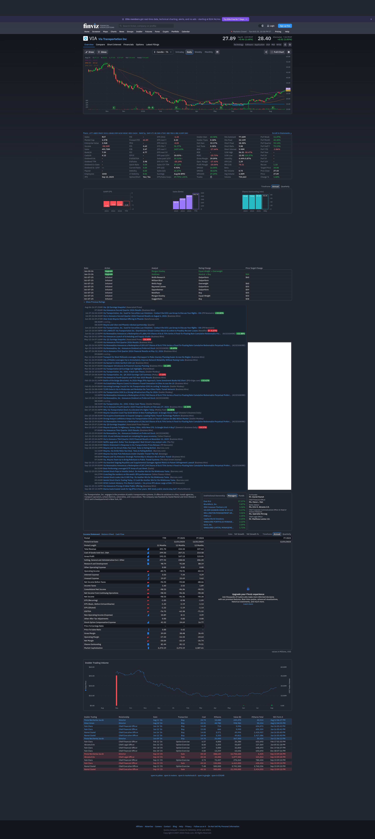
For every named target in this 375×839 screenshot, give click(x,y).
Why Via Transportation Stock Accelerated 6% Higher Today (128, 410)
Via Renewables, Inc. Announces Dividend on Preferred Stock (129, 348)
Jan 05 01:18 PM (278, 744)
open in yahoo (157, 775)
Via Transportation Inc (112, 39)
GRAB (111, 133)
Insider (139, 31)
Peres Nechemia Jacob (94, 720)
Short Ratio (229, 146)
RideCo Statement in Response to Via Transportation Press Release (131, 445)
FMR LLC (207, 516)
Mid (273, 44)
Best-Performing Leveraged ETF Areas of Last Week (125, 468)
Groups (130, 31)
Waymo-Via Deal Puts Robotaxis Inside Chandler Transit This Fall (130, 454)
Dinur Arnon (89, 723)
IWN (159, 133)
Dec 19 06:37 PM (277, 748)
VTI (152, 133)
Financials (128, 44)
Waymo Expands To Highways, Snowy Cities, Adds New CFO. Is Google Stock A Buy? (139, 427)
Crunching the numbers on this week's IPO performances (127, 474)
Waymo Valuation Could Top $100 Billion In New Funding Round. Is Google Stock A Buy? (140, 413)
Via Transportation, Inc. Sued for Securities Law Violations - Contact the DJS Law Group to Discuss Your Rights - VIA (152, 313)
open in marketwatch (187, 775)
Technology (238, 44)
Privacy (188, 826)
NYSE (279, 44)
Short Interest (114, 44)
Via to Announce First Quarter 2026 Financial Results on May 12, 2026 (133, 351)
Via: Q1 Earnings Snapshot (114, 339)
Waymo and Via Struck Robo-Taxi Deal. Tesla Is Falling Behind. (129, 448)
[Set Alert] (285, 44)
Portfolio (175, 31)
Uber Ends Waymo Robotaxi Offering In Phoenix (123, 319)
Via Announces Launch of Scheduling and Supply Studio (126, 336)
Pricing (278, 31)
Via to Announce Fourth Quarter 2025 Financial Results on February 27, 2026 (136, 407)
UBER (95, 133)
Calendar (186, 31)
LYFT (91, 133)
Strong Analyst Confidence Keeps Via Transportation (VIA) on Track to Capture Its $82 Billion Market (146, 418)
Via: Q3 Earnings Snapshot (114, 424)
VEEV (130, 133)
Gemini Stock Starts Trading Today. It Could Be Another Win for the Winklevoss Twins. (139, 480)
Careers (158, 826)
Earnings (160, 174)
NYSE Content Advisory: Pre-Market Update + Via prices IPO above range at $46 (137, 483)
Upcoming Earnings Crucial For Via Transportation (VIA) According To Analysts (136, 386)
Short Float (229, 143)
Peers (85, 133)
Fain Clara (88, 726)
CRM (116, 133)
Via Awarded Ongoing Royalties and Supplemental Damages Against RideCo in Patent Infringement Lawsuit (148, 462)
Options (140, 44)
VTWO (163, 133)
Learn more (248, 604)
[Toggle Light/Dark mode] (261, 25)
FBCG (172, 133)
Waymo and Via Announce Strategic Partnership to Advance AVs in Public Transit (137, 456)
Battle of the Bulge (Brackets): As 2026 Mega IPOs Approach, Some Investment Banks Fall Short (144, 380)
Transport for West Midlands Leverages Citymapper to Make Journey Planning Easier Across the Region (147, 357)
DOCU (106, 133)
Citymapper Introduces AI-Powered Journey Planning (126, 366)
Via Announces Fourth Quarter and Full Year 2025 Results (127, 377)
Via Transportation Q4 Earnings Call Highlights (122, 369)
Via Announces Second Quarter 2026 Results (122, 310)
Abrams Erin (89, 744)
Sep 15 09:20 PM (277, 754)
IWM (149, 133)
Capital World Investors (214, 519)
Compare (100, 44)
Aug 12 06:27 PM (278, 720)
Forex (157, 31)
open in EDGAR (218, 775)
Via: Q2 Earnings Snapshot (114, 307)
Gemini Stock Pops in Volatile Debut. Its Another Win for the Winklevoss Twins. (136, 471)
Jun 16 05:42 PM (278, 726)
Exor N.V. (207, 501)
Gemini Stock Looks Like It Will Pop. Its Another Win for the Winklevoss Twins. (136, 477)
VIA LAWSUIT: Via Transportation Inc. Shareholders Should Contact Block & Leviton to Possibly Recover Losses (150, 330)
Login (272, 26)
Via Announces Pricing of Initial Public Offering (122, 486)
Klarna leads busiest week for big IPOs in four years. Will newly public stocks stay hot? (140, 489)
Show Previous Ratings (95, 302)
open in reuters (170, 775)
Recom (263, 164)
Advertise (149, 826)
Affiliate (139, 826)
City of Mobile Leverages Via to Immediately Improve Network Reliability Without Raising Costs (143, 360)
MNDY (100, 133)
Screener (96, 31)
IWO (186, 133)
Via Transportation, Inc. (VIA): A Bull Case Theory (124, 371)
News (121, 31)
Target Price (266, 167)
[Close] (371, 19)
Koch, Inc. (208, 525)
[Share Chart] (266, 52)
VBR (168, 133)
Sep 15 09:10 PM (277, 760)
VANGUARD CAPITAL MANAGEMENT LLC (219, 528)
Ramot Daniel (90, 732)
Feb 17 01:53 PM (278, 741)
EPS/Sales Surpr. (164, 177)
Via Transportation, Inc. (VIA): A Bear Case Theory (124, 404)
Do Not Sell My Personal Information (223, 826)
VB (155, 133)
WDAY (125, 133)
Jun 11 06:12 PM (278, 738)
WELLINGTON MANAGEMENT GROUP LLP (219, 513)
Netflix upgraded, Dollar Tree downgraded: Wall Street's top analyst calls (134, 442)
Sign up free (285, 26)
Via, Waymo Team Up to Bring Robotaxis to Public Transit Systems (131, 459)
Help (287, 31)
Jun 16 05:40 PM (278, 732)
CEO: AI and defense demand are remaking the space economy (130, 436)
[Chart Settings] (288, 52)
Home (86, 31)
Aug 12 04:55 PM (278, 723)
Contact (167, 826)
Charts (113, 31)
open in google (204, 775)
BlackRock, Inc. (210, 504)
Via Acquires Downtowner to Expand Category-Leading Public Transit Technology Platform (141, 415)
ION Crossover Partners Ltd (215, 507)
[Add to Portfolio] (290, 44)
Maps (105, 31)
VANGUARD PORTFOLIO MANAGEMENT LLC (219, 522)
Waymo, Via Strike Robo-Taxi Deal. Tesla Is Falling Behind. (128, 451)
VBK (177, 133)
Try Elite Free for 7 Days (234, 19)
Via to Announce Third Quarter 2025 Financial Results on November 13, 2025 (136, 439)
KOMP (181, 133)
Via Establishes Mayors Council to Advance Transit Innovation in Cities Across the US (138, 383)
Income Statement (91, 534)
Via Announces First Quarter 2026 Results (121, 342)
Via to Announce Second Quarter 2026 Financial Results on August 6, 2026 (135, 316)
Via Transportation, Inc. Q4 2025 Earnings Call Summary (127, 374)
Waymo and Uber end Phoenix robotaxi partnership (125, 325)
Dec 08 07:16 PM (277, 751)
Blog (175, 826)
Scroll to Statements (281, 133)
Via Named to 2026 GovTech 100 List (119, 363)
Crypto (166, 31)
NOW (120, 133)
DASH (135, 133)
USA (268, 44)
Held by (142, 133)
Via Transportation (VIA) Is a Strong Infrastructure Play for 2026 (130, 392)
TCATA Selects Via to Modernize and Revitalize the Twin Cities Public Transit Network (139, 389)
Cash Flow (120, 534)
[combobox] (146, 25)
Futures (148, 31)
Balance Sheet (108, 534)
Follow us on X (200, 826)
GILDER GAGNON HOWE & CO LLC (218, 510)
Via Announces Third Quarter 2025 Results (121, 430)
